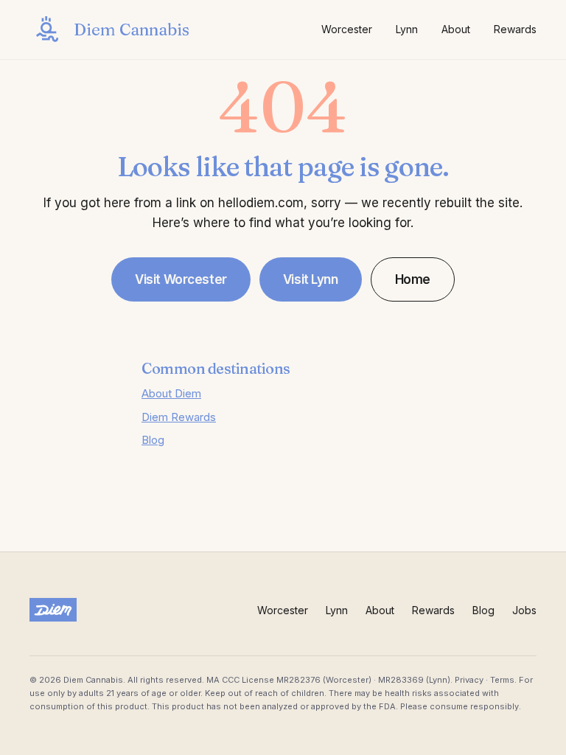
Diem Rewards (179, 417)
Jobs (524, 610)
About (455, 29)
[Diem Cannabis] (53, 610)
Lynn (407, 29)
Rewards (515, 29)
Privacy (469, 680)
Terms (502, 680)
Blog (153, 440)
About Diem (171, 393)
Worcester (346, 29)
